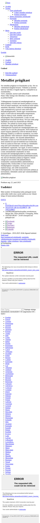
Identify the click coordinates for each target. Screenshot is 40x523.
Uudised (8, 45)
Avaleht (8, 6)
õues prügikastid (25, 241)
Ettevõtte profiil (15, 33)
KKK (7, 47)
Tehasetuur (13, 37)
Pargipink (13, 19)
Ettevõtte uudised (11, 73)
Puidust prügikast (20, 14)
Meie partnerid (15, 39)
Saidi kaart (4, 235)
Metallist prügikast (11, 64)
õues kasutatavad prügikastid (11, 237)
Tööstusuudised (10, 75)
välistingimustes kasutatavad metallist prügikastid (18, 239)
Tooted (7, 8)
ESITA (3, 200)
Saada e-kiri (5, 245)
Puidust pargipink (20, 23)
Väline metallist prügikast (23, 12)
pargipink (25, 237)
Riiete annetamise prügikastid (20, 17)
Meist (7, 31)
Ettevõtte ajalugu (16, 43)
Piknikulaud (14, 25)
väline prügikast (13, 241)
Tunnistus (13, 41)
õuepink (4, 241)
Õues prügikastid (16, 10)
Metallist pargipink (20, 21)
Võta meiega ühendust (13, 49)
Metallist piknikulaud (21, 27)
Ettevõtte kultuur (15, 35)
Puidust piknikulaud (21, 29)
